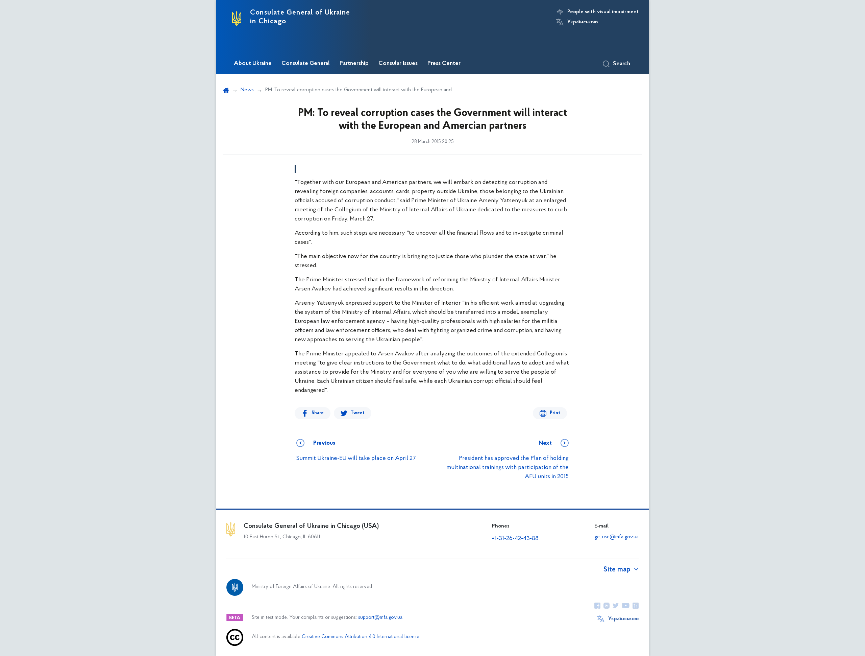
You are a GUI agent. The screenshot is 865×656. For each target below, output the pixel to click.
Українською (582, 22)
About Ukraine (253, 64)
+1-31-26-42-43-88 (515, 539)
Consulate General (305, 64)
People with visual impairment (603, 12)
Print (555, 413)
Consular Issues (398, 64)
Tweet (358, 413)
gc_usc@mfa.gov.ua (616, 537)
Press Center (444, 64)
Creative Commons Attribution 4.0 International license (360, 636)
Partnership (354, 64)
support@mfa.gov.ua (380, 617)
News (247, 90)
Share (318, 413)
